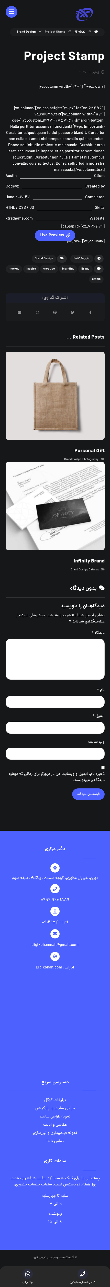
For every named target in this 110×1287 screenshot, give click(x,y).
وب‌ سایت (96, 742)
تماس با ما (55, 1141)
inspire (31, 269)
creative (49, 269)
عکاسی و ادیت (55, 1125)
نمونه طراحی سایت (55, 1117)
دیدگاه (98, 633)
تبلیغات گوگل (55, 1100)
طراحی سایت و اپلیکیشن (55, 1108)
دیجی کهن (40, 1257)
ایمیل (98, 716)
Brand (85, 269)
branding (68, 269)
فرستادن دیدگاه (88, 794)
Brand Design (44, 258)
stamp (96, 279)
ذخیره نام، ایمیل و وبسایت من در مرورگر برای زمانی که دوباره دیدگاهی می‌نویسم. (57, 777)
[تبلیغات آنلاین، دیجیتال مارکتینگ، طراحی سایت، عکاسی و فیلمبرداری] (84, 14)
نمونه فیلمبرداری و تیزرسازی (55, 1133)
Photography (90, 459)
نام (101, 690)
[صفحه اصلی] (96, 31)
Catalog (93, 570)
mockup (14, 269)
